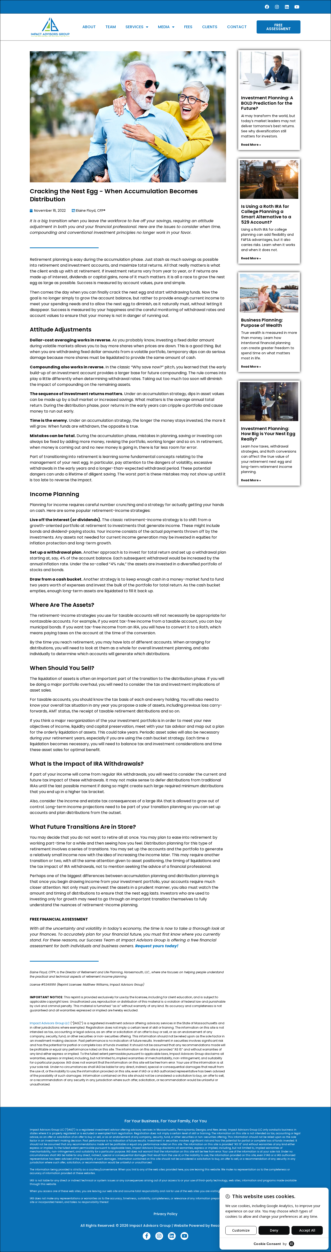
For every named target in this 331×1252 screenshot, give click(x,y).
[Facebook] (267, 6)
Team (110, 27)
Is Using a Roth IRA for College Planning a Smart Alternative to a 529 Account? (266, 214)
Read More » (251, 145)
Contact (237, 27)
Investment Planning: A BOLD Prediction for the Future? (267, 103)
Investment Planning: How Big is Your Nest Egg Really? (268, 433)
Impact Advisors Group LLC (50, 1023)
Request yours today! (156, 946)
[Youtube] (296, 6)
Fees (188, 27)
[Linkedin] (287, 6)
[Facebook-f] (146, 1236)
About (89, 27)
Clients (209, 27)
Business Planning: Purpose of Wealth (262, 322)
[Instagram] (277, 6)
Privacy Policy (165, 1213)
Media (164, 27)
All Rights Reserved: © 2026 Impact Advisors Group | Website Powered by (145, 1225)
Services (134, 27)
